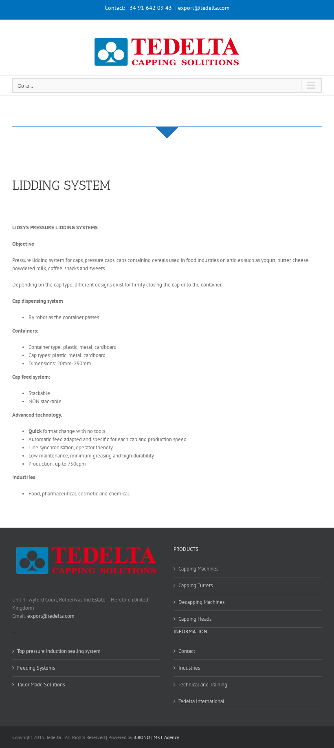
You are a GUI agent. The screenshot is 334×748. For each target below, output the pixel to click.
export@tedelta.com (203, 7)
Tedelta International (201, 701)
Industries (189, 667)
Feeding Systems (36, 667)
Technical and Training (202, 684)
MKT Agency (166, 737)
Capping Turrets (195, 585)
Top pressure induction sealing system (59, 651)
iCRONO (142, 737)
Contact (186, 651)
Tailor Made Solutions (41, 684)
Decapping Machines (201, 602)
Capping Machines (198, 568)
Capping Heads (194, 618)
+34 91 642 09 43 (149, 7)
